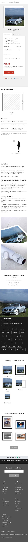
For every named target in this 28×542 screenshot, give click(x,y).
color (15, 339)
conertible (11, 342)
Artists (16, 505)
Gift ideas (4, 503)
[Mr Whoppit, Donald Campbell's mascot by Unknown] (21, 424)
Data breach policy (6, 522)
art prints (17, 43)
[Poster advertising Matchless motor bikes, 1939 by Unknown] (21, 436)
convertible (19, 342)
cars (3, 339)
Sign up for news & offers (14, 468)
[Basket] (26, 2)
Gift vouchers (5, 501)
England (4, 349)
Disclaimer (5, 526)
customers (17, 193)
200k (14, 329)
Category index (18, 508)
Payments (4, 489)
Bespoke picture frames (12, 534)
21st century (21, 329)
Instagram (17, 510)
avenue (22, 332)
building (9, 336)
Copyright (4, 524)
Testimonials (5, 487)
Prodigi (8, 533)
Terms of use (5, 520)
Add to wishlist (9, 78)
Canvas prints (18, 487)
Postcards (17, 491)
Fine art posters (18, 484)
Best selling (17, 501)
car (22, 336)
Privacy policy (5, 518)
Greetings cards (18, 493)
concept (4, 342)
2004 (9, 329)
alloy (3, 332)
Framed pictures (19, 485)
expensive (11, 349)
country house (12, 346)
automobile (15, 332)
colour (20, 339)
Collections (17, 507)
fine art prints (14, 176)
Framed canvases (19, 489)
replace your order (13, 210)
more (23, 349)
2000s (3, 329)
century (8, 339)
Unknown (14, 30)
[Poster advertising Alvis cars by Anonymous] (7, 422)
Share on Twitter (19, 78)
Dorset (19, 346)
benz (3, 336)
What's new (17, 495)
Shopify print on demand (6, 537)
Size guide (19, 46)
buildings (16, 336)
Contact (4, 484)
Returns (4, 493)
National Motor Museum (17, 323)
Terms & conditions (7, 517)
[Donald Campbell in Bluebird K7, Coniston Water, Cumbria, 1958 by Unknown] (7, 436)
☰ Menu (3, 2)
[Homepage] (14, 2)
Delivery (3, 204)
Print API (3, 533)
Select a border (7, 55)
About (3, 485)
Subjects (17, 503)
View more (14, 447)
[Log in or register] (24, 2)
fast (17, 349)
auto (8, 332)
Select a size (12, 46)
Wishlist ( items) (6, 505)
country (3, 346)
